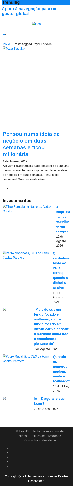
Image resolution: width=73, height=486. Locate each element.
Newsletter (48, 440)
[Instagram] (12, 461)
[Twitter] (12, 456)
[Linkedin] (12, 452)
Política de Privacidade (46, 435)
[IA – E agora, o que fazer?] (17, 410)
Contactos (31, 440)
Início (6, 44)
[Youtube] (12, 465)
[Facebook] (12, 447)
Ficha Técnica (42, 431)
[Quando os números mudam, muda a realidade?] (26, 358)
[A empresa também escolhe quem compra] (28, 209)
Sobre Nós (23, 431)
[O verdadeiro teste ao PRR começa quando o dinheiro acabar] (26, 255)
